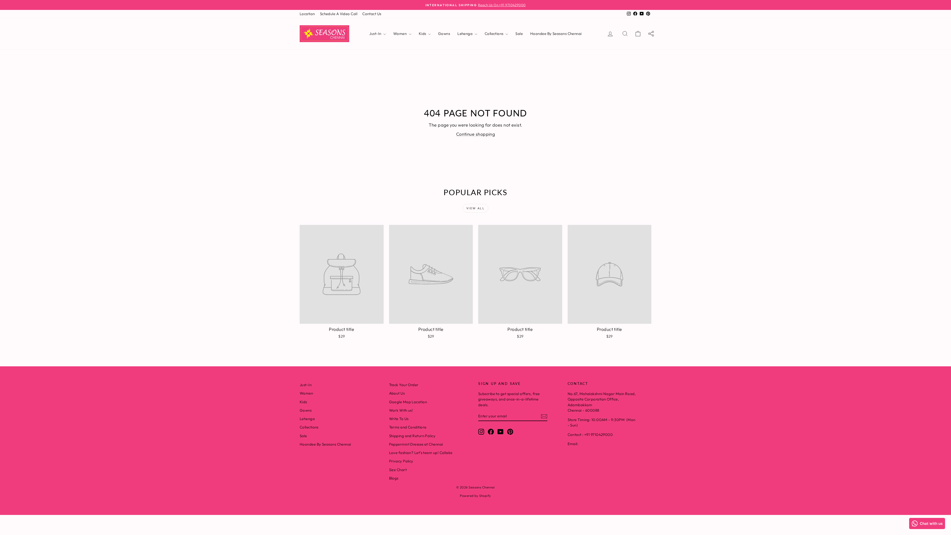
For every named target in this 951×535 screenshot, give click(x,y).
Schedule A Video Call (338, 13)
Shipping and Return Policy (412, 435)
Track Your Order (404, 384)
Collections (494, 33)
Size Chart (398, 469)
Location (307, 13)
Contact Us (371, 13)
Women (400, 33)
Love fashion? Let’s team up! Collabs (420, 452)
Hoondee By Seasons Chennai (556, 33)
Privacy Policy (401, 461)
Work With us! (401, 410)
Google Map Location (408, 402)
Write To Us (399, 418)
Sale (519, 33)
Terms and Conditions (407, 427)
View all (475, 208)
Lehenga (465, 33)
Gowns (444, 33)
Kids (423, 33)
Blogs (393, 478)
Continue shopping (475, 134)
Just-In (375, 33)
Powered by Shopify (475, 496)
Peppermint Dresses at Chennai (416, 444)
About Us (397, 393)
